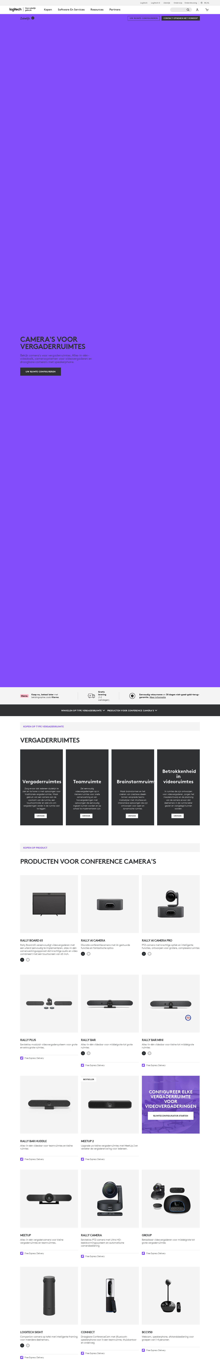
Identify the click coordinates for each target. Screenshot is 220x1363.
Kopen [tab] (48, 9)
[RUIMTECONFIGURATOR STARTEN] (171, 1105)
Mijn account (197, 10)
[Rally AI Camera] (110, 904)
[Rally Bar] (110, 1003)
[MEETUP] (49, 1199)
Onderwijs (178, 3)
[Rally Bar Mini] (171, 1003)
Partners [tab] (114, 9)
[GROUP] (171, 1199)
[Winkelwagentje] (206, 9)
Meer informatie (158, 697)
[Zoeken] (181, 9)
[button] (27, 18)
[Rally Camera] (110, 1199)
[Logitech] (25, 9)
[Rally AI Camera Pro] (171, 904)
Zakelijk (167, 3)
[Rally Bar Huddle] (49, 1105)
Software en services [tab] (71, 9)
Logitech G (155, 3)
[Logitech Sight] (49, 1296)
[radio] (22, 960)
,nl (206, 3)
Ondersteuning (191, 3)
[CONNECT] (110, 1296)
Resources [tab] (97, 9)
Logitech (143, 3)
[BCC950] (171, 1296)
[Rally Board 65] (49, 904)
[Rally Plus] (49, 1003)
